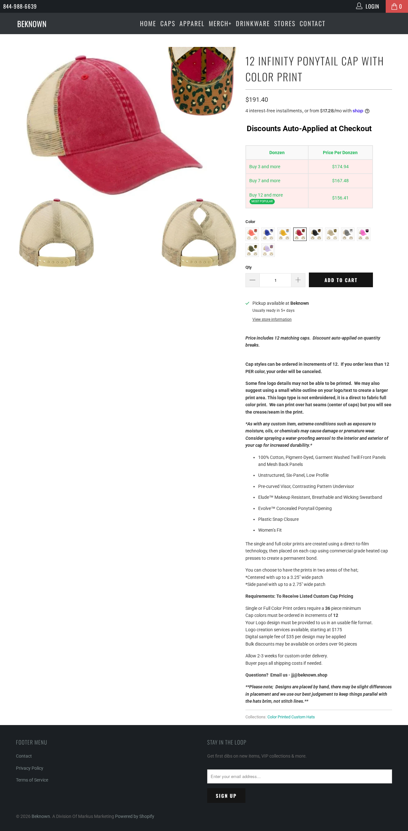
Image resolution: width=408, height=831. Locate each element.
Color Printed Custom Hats (291, 717)
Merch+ (220, 23)
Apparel (192, 23)
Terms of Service (32, 779)
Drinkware (253, 23)
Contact (312, 23)
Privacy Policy (29, 768)
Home (148, 23)
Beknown (41, 816)
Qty (248, 267)
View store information (272, 319)
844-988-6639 (20, 6)
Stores (284, 23)
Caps (167, 23)
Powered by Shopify (134, 816)
